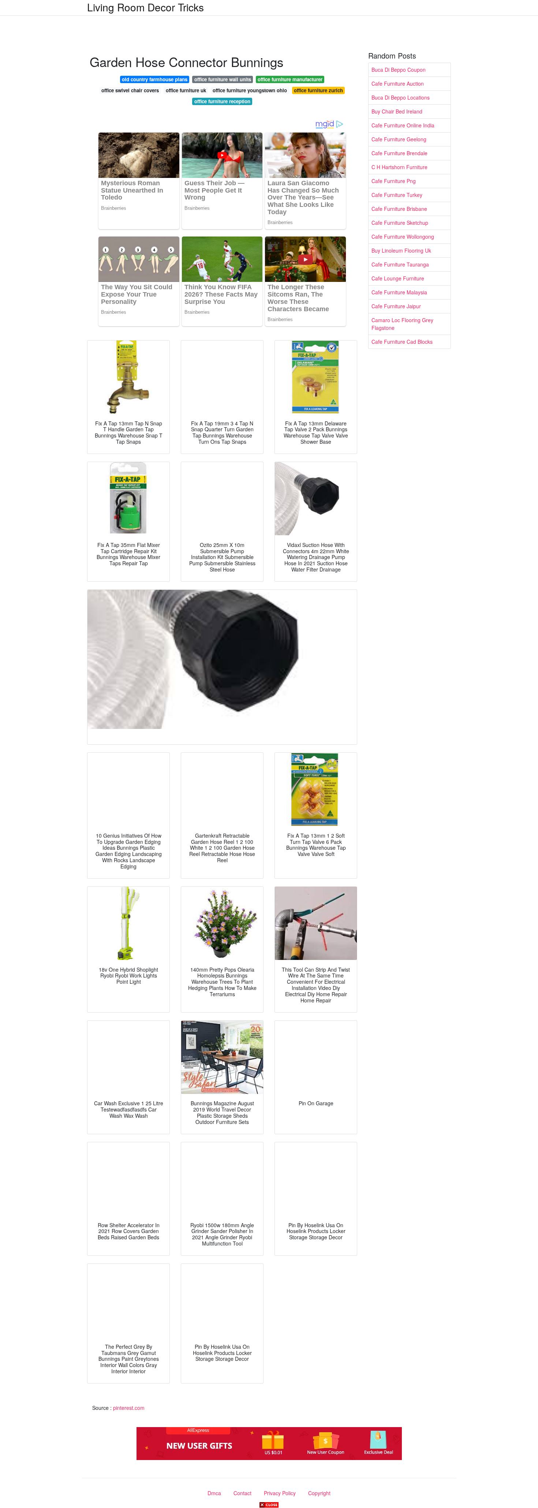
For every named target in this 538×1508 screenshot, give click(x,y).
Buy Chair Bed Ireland (396, 111)
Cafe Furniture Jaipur (396, 306)
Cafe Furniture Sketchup (399, 222)
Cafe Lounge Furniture (397, 278)
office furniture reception (222, 101)
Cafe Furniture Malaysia (399, 292)
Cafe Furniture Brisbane (399, 208)
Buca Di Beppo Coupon (398, 69)
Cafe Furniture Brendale (399, 153)
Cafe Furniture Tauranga (400, 264)
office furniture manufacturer (290, 79)
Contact (242, 1493)
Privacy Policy (280, 1493)
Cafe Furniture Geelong (398, 139)
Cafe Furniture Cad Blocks (402, 341)
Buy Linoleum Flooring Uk (401, 250)
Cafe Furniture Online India (402, 125)
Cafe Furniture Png (393, 181)
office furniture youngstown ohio (250, 90)
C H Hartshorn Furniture (399, 167)
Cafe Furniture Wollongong (402, 236)
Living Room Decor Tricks (145, 7)
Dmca (214, 1493)
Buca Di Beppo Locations (400, 97)
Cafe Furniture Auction (397, 83)
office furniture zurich (318, 90)
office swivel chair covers (130, 90)
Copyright (319, 1493)
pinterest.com (129, 1407)
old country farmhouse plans (154, 79)
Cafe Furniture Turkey (396, 194)
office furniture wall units (222, 79)
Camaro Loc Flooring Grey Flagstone (402, 323)
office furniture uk (186, 90)
